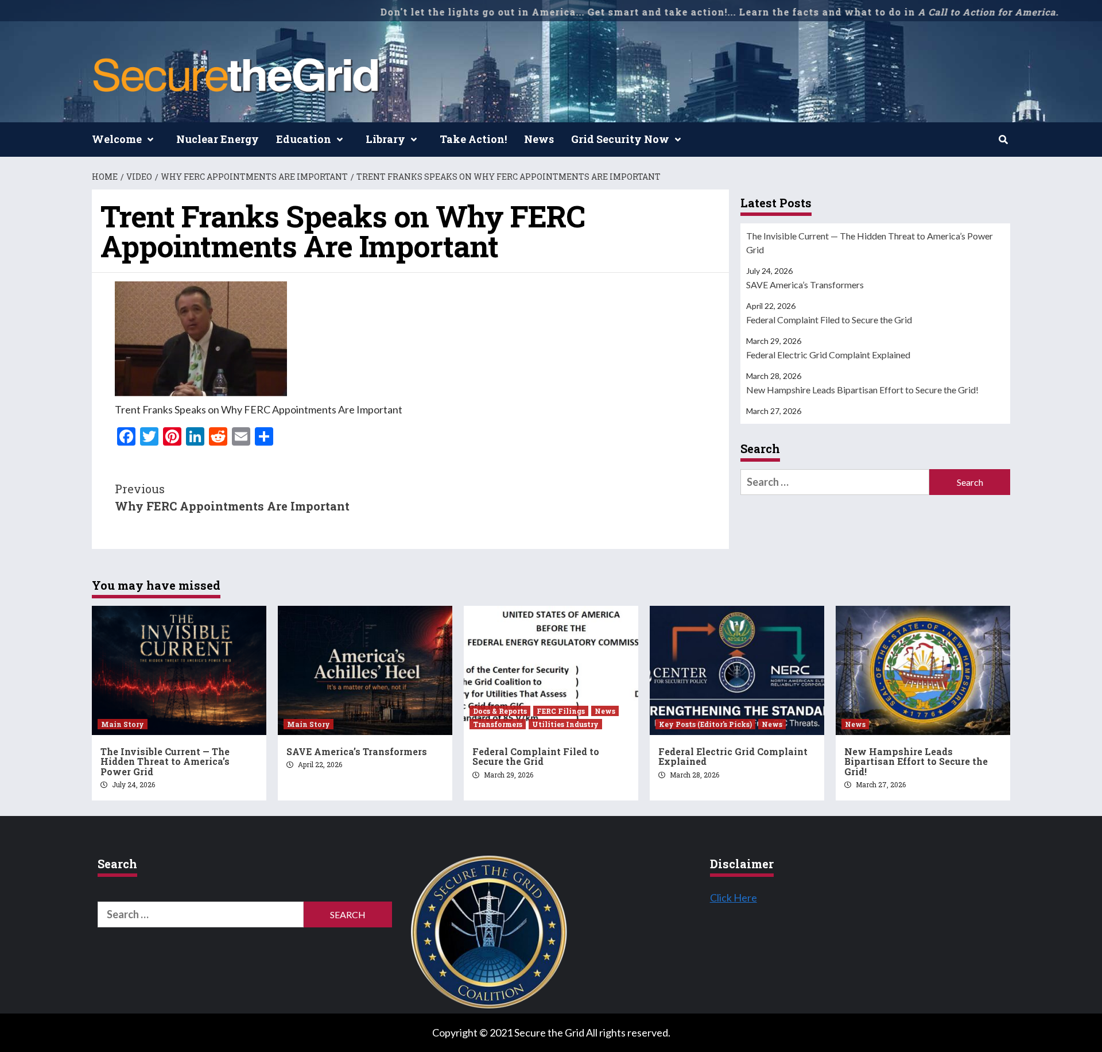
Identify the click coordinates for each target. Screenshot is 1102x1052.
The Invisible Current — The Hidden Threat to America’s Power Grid (869, 242)
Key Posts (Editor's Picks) (705, 724)
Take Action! (473, 139)
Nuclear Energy (217, 139)
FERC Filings (561, 710)
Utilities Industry (565, 724)
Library (385, 139)
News (539, 139)
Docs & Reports (500, 710)
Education (303, 139)
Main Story (122, 724)
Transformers (497, 724)
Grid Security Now (620, 139)
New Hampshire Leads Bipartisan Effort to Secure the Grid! (862, 389)
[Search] (1003, 139)
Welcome (117, 139)
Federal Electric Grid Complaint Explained (828, 354)
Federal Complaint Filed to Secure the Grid (829, 319)
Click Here (733, 897)
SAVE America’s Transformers (805, 284)
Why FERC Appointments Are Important (232, 497)
